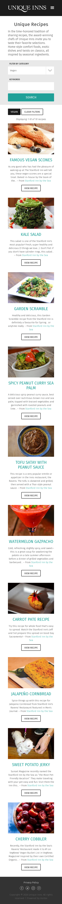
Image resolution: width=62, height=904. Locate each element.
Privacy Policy (31, 882)
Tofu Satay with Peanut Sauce (31, 465)
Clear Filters (32, 111)
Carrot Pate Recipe (31, 619)
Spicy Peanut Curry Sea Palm (31, 385)
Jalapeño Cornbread (31, 694)
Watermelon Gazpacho (31, 541)
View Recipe (31, 188)
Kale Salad (31, 234)
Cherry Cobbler (31, 839)
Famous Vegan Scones (31, 160)
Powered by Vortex (37, 898)
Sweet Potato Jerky (31, 764)
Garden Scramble (31, 308)
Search (31, 97)
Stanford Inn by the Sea (38, 180)
